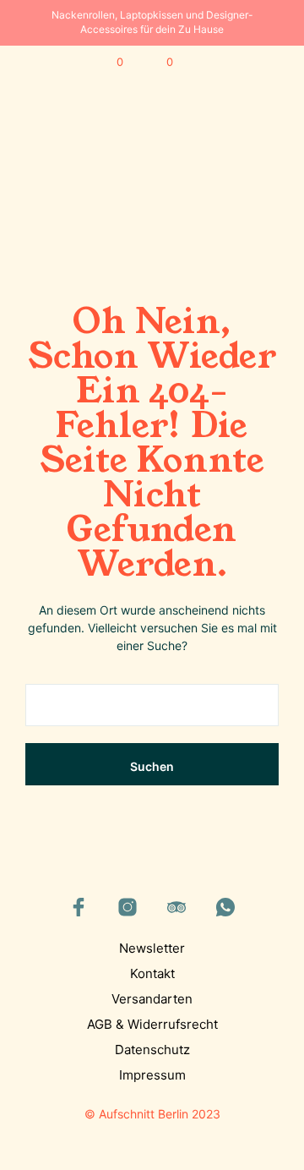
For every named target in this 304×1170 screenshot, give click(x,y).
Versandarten (152, 999)
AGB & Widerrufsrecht (152, 1024)
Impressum (152, 1075)
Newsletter (152, 948)
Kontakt (152, 973)
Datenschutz (152, 1050)
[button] (108, 62)
